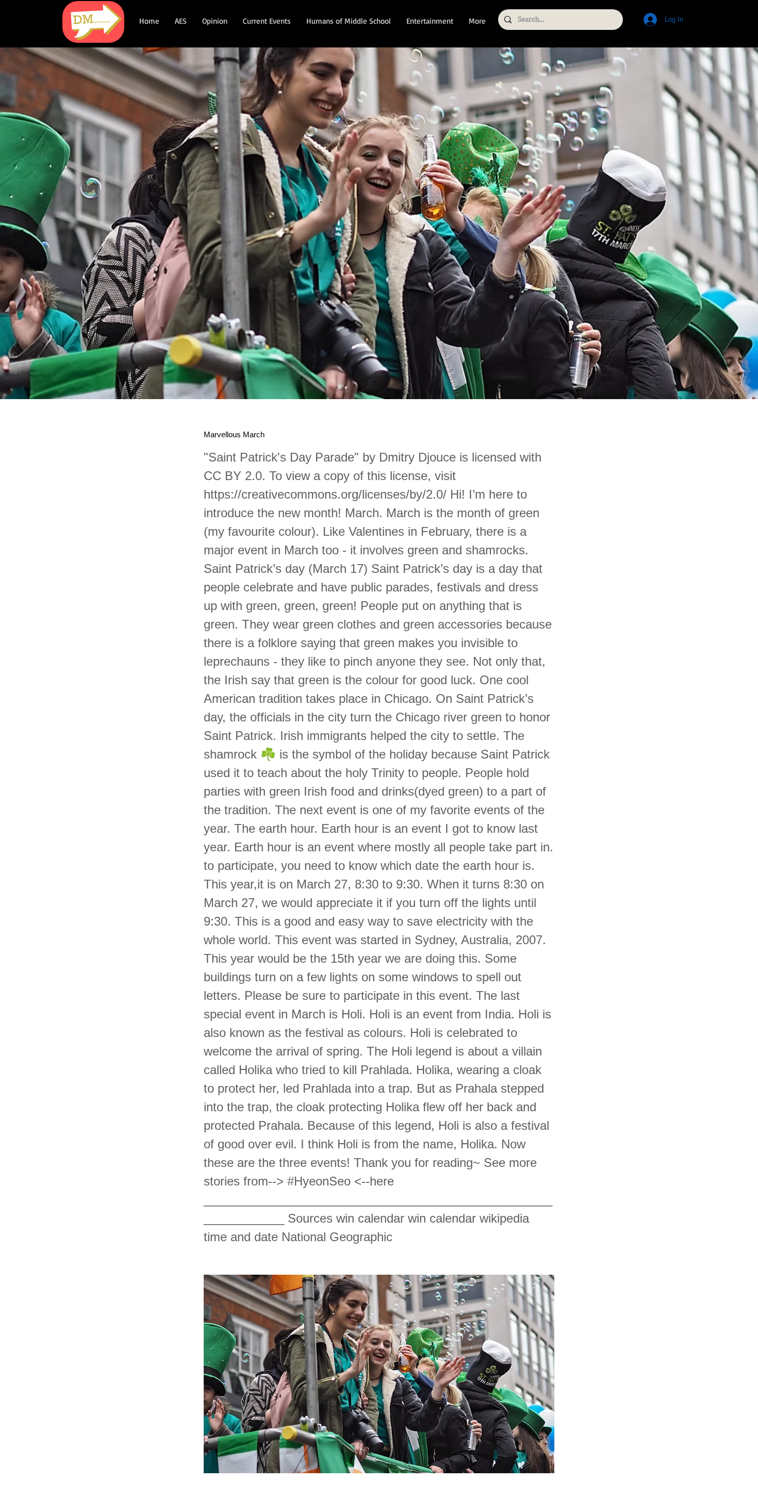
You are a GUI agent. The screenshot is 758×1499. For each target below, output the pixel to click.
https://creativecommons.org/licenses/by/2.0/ (325, 494)
